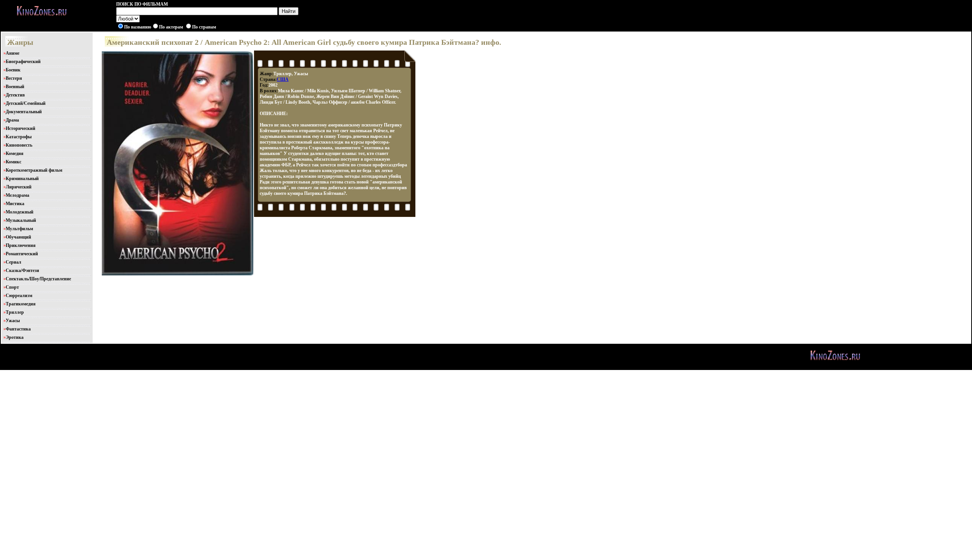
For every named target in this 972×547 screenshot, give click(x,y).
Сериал (13, 262)
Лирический (19, 187)
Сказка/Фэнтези (22, 270)
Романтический (22, 253)
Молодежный (19, 212)
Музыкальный (21, 220)
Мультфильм (19, 228)
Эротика (15, 337)
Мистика (15, 203)
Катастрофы (19, 136)
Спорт (12, 287)
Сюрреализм (19, 295)
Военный (15, 86)
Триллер (15, 312)
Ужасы (13, 320)
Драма (12, 120)
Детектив (15, 95)
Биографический (23, 61)
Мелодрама (17, 195)
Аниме (12, 53)
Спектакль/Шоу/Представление (38, 278)
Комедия (15, 153)
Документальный (24, 111)
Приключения (21, 245)
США (283, 79)
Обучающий (18, 237)
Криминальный (22, 178)
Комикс (13, 161)
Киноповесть (19, 145)
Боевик (13, 70)
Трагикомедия (21, 304)
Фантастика (18, 329)
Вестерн (14, 78)
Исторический (20, 128)
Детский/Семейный (26, 103)
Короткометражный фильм (34, 170)
